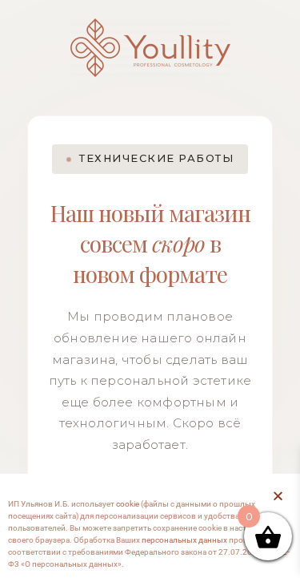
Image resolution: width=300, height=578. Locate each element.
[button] (278, 496)
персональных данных (184, 540)
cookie (127, 503)
